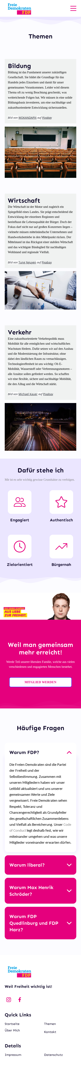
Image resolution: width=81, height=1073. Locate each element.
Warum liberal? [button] (27, 865)
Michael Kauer (28, 394)
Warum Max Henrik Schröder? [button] (31, 891)
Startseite (12, 1024)
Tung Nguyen (27, 262)
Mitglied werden (40, 682)
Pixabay (47, 262)
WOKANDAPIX (27, 117)
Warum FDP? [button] (24, 752)
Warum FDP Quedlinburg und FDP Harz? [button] (33, 922)
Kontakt (50, 1032)
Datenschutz (53, 1055)
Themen (50, 1024)
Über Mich (12, 1030)
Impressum (13, 1055)
